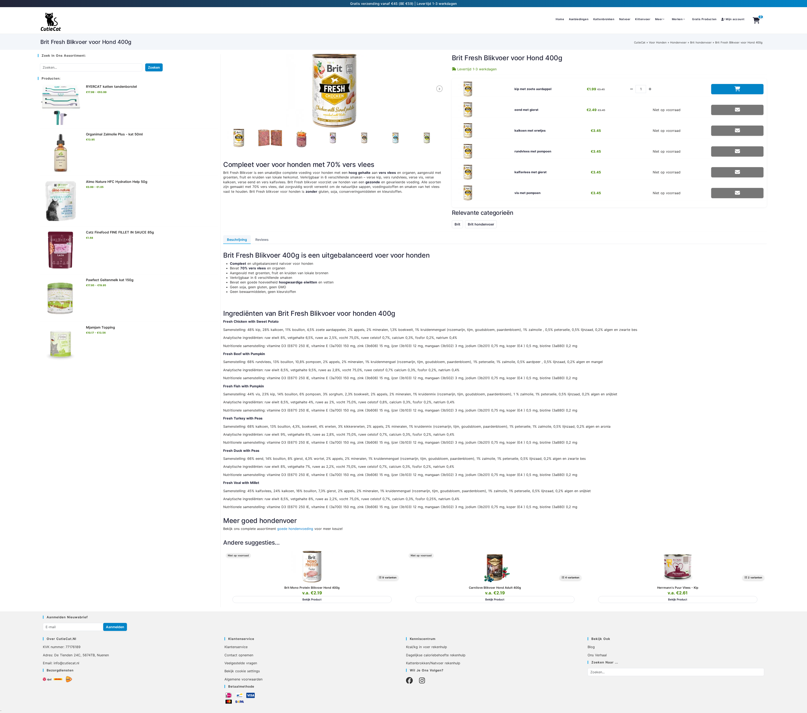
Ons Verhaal (597, 655)
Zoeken (154, 67)
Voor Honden (658, 42)
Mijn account (734, 19)
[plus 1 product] (650, 89)
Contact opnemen (238, 655)
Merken (677, 19)
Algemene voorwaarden (243, 679)
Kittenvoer (642, 19)
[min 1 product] (631, 89)
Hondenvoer (678, 42)
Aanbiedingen (578, 19)
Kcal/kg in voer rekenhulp (426, 647)
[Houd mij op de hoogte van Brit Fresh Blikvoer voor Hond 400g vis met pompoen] (737, 193)
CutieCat (639, 42)
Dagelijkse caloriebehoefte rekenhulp (435, 655)
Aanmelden (115, 627)
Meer (658, 19)
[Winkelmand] (756, 20)
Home (560, 19)
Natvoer (624, 19)
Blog (591, 647)
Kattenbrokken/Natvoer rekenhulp (433, 663)
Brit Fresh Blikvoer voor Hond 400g (738, 42)
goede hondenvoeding (295, 529)
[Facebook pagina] (409, 680)
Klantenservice (236, 647)
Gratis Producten (704, 19)
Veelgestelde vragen (240, 663)
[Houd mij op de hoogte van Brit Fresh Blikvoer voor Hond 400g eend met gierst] (737, 110)
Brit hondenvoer (701, 42)
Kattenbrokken (603, 19)
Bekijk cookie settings (242, 671)
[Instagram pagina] (422, 680)
